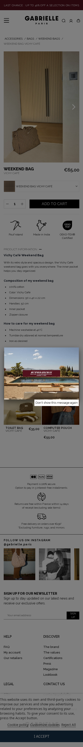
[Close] (79, 347)
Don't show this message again (57, 402)
